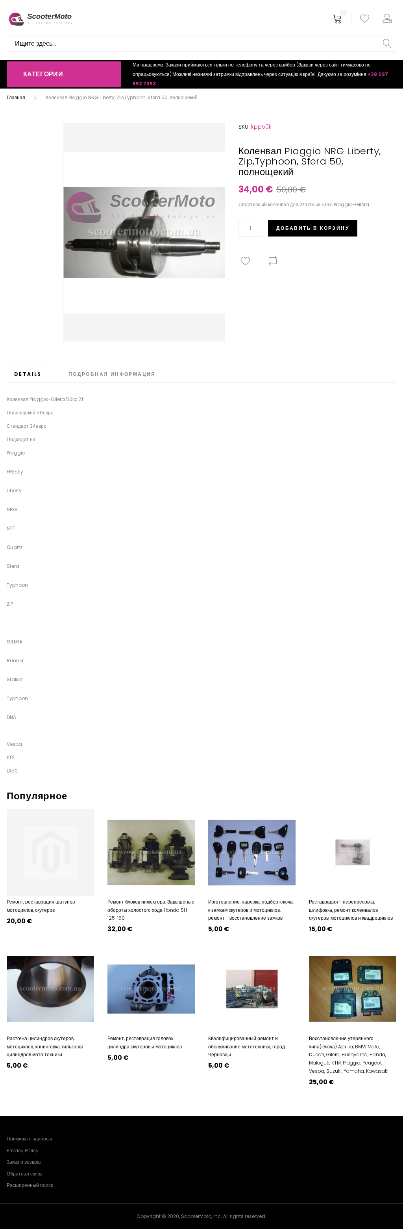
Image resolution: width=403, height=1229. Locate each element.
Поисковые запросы (29, 1138)
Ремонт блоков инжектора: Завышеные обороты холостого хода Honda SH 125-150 (150, 909)
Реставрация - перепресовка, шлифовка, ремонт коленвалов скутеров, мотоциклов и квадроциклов (351, 909)
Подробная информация (112, 374)
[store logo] (40, 19)
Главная (16, 97)
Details (28, 374)
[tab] (28, 374)
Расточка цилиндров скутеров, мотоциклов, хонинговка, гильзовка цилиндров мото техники (45, 1046)
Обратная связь (25, 1173)
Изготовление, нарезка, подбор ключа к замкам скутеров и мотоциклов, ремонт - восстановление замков (250, 909)
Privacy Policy (23, 1150)
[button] (389, 19)
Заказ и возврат (24, 1162)
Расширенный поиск (30, 1185)
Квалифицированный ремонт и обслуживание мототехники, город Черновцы (246, 1046)
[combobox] (201, 43)
